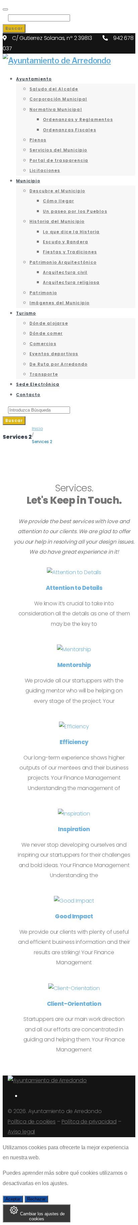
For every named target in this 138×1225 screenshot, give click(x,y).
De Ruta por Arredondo (58, 364)
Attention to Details (74, 588)
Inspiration (74, 829)
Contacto (28, 394)
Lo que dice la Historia (71, 232)
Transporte (43, 374)
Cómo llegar (58, 201)
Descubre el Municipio (57, 191)
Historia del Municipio (56, 221)
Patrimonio (43, 293)
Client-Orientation (74, 1004)
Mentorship (74, 665)
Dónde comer (46, 333)
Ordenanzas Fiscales (69, 130)
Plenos (37, 140)
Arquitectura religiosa (71, 282)
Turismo (26, 313)
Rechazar (36, 1199)
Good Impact (74, 916)
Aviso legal (21, 1132)
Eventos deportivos (53, 354)
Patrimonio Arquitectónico (62, 262)
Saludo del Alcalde (53, 89)
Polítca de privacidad (89, 1121)
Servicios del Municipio (58, 150)
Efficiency (74, 742)
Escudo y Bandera (65, 242)
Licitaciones (44, 170)
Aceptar (12, 1199)
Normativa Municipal (55, 109)
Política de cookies (32, 1121)
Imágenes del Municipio (59, 303)
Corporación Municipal (58, 99)
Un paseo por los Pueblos (75, 211)
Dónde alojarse (48, 323)
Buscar (14, 28)
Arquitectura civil (65, 272)
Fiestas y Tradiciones (70, 252)
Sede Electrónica (37, 384)
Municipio (28, 181)
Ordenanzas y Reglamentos (78, 119)
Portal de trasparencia (58, 160)
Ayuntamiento (34, 79)
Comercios (42, 344)
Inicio (37, 428)
